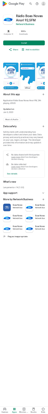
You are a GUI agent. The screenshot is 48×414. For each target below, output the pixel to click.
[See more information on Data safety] (43, 126)
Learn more (15, 157)
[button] (12, 34)
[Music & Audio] (11, 119)
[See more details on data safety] (12, 173)
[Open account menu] (43, 4)
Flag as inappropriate (15, 236)
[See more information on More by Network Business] (43, 199)
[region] (24, 32)
